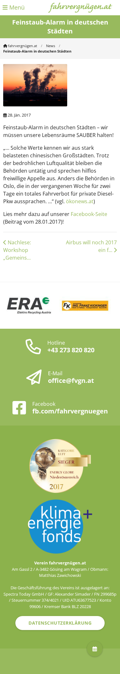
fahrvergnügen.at (22, 45)
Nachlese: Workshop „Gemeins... (17, 250)
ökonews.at (79, 201)
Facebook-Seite (89, 214)
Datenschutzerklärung (60, 623)
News (50, 45)
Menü (16, 7)
